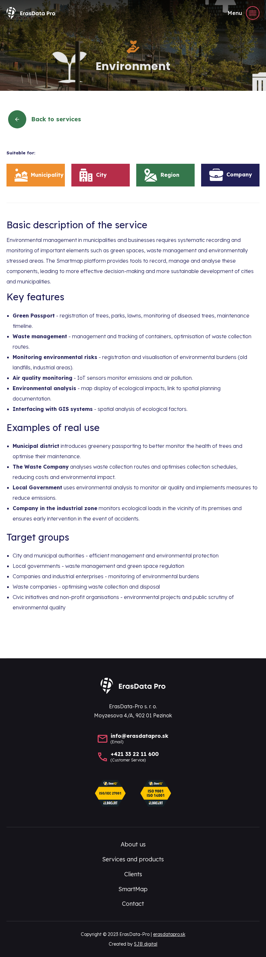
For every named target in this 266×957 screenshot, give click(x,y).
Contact (133, 903)
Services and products (133, 859)
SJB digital (145, 944)
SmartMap (133, 889)
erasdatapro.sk (169, 934)
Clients (133, 874)
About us (133, 844)
